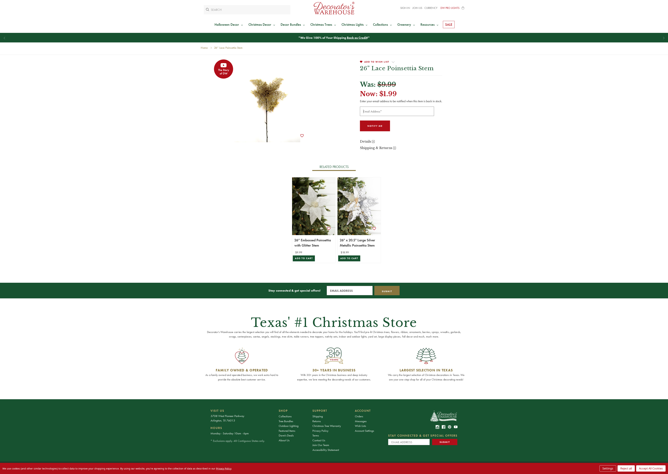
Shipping (317, 416)
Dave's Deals (286, 435)
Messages (361, 421)
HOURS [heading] (216, 428)
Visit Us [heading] (217, 411)
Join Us (417, 8)
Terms (315, 435)
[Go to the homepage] (334, 8)
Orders (359, 416)
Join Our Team (320, 445)
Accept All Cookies (651, 468)
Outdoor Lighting (289, 426)
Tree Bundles (286, 421)
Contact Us (318, 440)
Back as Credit (357, 38)
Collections (285, 416)
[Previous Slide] (4, 38)
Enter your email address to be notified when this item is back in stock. (401, 101)
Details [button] (366, 141)
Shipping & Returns (376, 148)
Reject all (626, 468)
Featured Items (287, 431)
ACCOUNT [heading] (363, 411)
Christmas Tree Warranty (326, 426)
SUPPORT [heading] (319, 411)
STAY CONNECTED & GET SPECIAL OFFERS (423, 435)
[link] (437, 427)
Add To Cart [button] (304, 258)
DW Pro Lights (449, 8)
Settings (607, 468)
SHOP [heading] (283, 411)
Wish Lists (360, 426)
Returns (316, 421)
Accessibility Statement (325, 450)
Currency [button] (431, 8)
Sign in (405, 8)
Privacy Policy (320, 431)
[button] (463, 8)
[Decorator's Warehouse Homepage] (443, 416)
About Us (284, 440)
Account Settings (364, 431)
